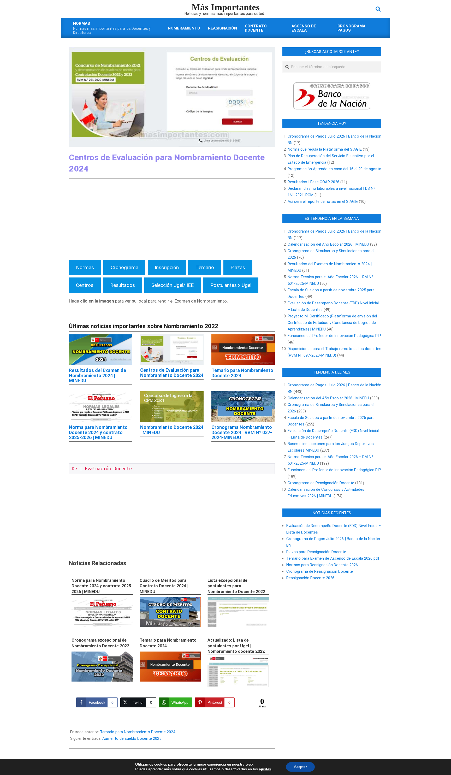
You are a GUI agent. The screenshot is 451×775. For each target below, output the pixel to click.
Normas (85, 267)
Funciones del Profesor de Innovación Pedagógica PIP (334, 335)
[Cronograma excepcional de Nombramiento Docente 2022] (102, 667)
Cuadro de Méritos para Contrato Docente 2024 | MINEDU (164, 586)
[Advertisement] (172, 220)
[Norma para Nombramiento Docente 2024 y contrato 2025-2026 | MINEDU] (102, 612)
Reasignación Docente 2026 (310, 578)
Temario (204, 267)
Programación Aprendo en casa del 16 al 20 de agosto (334, 169)
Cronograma (124, 267)
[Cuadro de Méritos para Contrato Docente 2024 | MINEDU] (170, 612)
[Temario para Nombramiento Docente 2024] (170, 667)
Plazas (237, 267)
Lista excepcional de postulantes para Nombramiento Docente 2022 (236, 586)
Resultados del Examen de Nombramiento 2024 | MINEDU (97, 375)
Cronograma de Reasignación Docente (321, 483)
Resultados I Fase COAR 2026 (313, 182)
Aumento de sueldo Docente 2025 (131, 738)
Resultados (122, 285)
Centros (84, 285)
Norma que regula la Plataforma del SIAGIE (325, 149)
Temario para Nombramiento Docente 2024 (242, 373)
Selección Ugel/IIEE (172, 285)
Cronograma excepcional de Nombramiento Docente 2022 (100, 643)
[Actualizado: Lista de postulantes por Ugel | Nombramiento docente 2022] (238, 672)
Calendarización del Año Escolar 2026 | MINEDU (328, 244)
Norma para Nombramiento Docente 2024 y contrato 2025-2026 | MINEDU (98, 432)
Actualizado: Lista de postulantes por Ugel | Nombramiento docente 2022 (236, 646)
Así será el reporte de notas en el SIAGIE (323, 201)
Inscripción (167, 267)
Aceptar (300, 766)
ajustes (265, 769)
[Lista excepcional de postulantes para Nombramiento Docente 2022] (238, 612)
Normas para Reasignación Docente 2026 (322, 565)
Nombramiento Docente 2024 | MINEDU (171, 429)
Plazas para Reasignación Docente (316, 551)
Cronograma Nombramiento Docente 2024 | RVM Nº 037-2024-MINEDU (241, 432)
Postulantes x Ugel (230, 285)
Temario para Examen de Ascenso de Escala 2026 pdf (332, 558)
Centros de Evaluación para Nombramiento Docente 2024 (171, 372)
